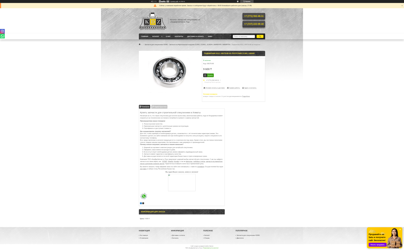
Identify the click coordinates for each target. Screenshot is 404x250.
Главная (144, 36)
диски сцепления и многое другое (152, 164)
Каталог (155, 36)
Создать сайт (174, 1)
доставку (143, 169)
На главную (144, 235)
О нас (168, 36)
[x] (143, 203)
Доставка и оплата (195, 36)
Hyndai (176, 161)
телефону (200, 166)
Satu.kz (211, 246)
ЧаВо (210, 36)
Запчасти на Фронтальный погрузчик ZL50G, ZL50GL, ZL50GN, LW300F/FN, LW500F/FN (199, 44)
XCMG (164, 161)
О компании (144, 238)
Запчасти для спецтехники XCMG (156, 44)
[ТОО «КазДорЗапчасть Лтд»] (152, 21)
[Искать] (260, 36)
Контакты (179, 36)
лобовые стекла (199, 161)
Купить (210, 75)
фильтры (189, 161)
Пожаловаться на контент (211, 248)
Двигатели (240, 238)
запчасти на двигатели (214, 161)
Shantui (170, 161)
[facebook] (141, 203)
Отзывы (207, 238)
